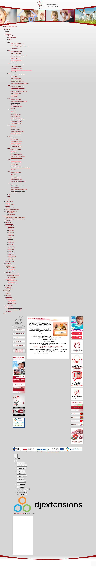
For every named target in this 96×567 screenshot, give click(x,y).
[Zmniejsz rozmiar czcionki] (24, 491)
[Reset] (14, 461)
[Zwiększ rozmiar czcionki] (25, 491)
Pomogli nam (74, 424)
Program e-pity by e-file (55, 451)
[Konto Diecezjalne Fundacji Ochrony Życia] (19, 350)
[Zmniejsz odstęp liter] (25, 494)
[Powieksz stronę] (29, 489)
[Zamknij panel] (16, 461)
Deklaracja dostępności (44, 451)
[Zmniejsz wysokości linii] (26, 492)
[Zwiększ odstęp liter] (26, 494)
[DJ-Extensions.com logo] (48, 512)
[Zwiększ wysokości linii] (27, 492)
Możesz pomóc (75, 421)
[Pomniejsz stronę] (27, 489)
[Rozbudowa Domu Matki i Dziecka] (19, 382)
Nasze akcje (73, 417)
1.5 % (73, 414)
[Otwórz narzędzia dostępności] (16, 456)
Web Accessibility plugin (19, 513)
